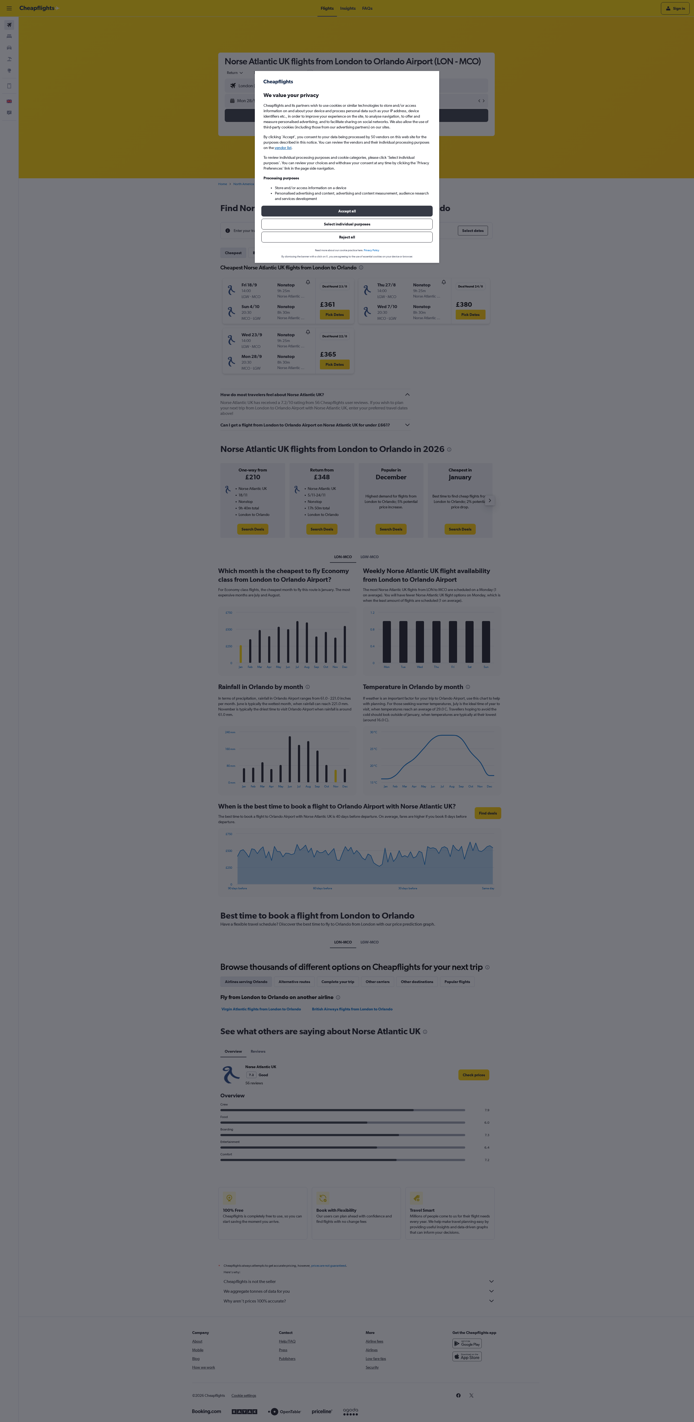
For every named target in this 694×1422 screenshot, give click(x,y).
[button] (347, 211)
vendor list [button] (283, 148)
